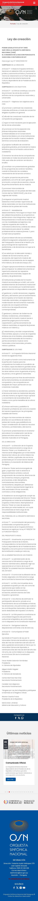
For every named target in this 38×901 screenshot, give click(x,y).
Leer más (10, 779)
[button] (5, 791)
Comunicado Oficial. (16, 762)
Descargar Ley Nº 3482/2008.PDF (14, 61)
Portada (13, 24)
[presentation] (3, 765)
